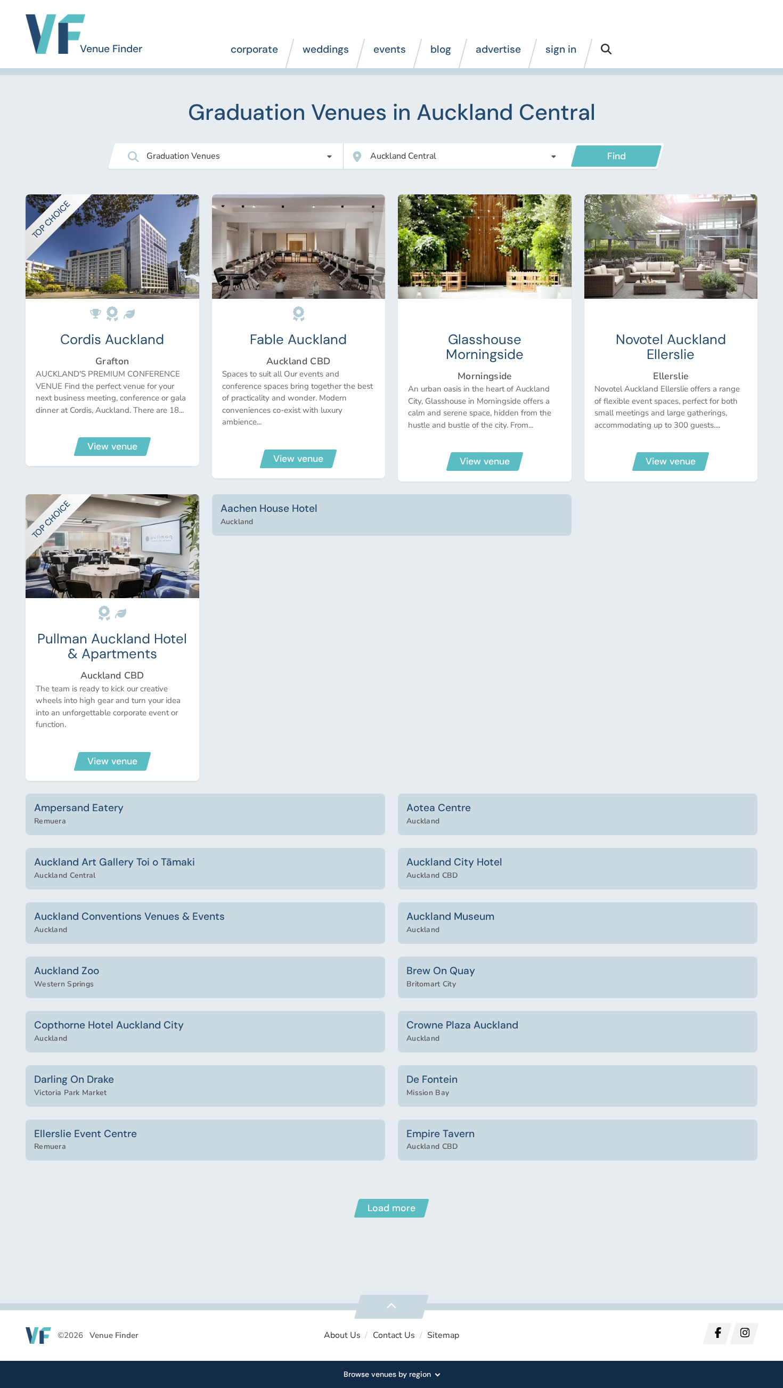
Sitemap (443, 1335)
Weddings (326, 49)
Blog (440, 49)
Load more (391, 1208)
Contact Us (394, 1335)
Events (389, 49)
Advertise (498, 49)
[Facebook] (717, 1333)
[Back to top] (391, 1307)
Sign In (560, 49)
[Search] (606, 53)
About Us (342, 1335)
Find (616, 156)
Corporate (254, 49)
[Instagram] (744, 1333)
